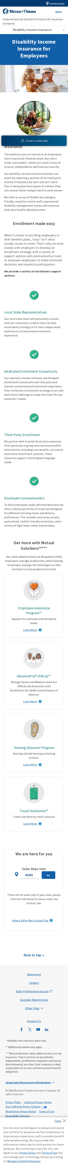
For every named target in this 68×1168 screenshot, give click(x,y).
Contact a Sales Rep (37, 141)
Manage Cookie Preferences (23, 1161)
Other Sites (32, 1008)
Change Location (57, 3)
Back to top (32, 955)
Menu (58, 12)
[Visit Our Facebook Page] (21, 1031)
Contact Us (34, 1021)
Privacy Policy (13, 1102)
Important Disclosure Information (28, 1082)
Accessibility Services (18, 1115)
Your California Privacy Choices (23, 1106)
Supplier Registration (34, 1000)
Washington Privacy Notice (21, 1111)
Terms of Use (46, 1111)
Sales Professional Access (32, 991)
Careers (34, 983)
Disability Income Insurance (32, 30)
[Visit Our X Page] (30, 1031)
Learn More (30, 630)
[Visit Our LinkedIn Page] (46, 1031)
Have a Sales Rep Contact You (30, 920)
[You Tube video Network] (38, 1031)
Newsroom (34, 974)
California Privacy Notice (38, 1102)
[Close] (61, 1119)
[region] (34, 1142)
